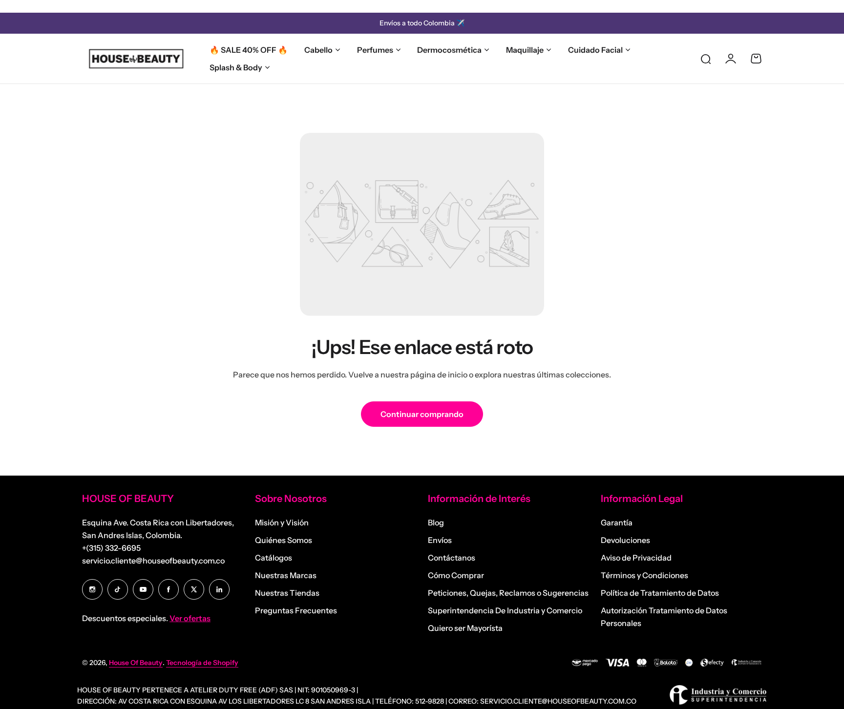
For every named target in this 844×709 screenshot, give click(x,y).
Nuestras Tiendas (287, 593)
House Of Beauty (136, 662)
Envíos (440, 540)
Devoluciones (625, 540)
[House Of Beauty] (136, 58)
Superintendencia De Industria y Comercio (505, 610)
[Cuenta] (730, 58)
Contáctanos (451, 558)
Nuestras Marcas (285, 575)
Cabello (318, 50)
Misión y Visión (282, 522)
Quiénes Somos (283, 540)
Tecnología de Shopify (202, 662)
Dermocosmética (449, 50)
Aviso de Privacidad (636, 558)
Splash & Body (236, 67)
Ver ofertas (190, 618)
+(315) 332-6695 (111, 548)
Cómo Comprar (456, 575)
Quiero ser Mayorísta (465, 628)
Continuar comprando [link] (422, 414)
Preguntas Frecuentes (296, 610)
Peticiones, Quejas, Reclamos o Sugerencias (508, 593)
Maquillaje (525, 50)
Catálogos (273, 558)
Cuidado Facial (595, 50)
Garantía (617, 522)
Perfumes (375, 50)
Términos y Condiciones (644, 575)
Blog (436, 522)
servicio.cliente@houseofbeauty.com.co (153, 560)
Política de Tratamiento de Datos (660, 593)
